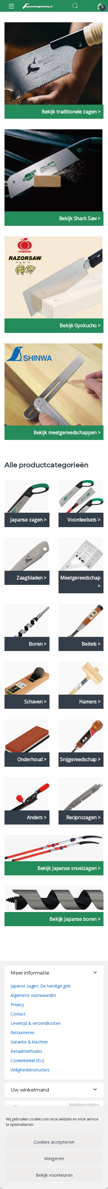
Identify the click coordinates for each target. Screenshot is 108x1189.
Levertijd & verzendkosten (35, 1023)
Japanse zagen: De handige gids (40, 986)
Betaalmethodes (26, 1051)
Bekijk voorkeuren (54, 1175)
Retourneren (22, 1032)
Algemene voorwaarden (33, 995)
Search (75, 6)
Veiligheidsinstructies (30, 1070)
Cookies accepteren (54, 1142)
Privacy (17, 1004)
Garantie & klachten (29, 1042)
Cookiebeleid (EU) (27, 1060)
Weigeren (54, 1158)
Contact (18, 1014)
